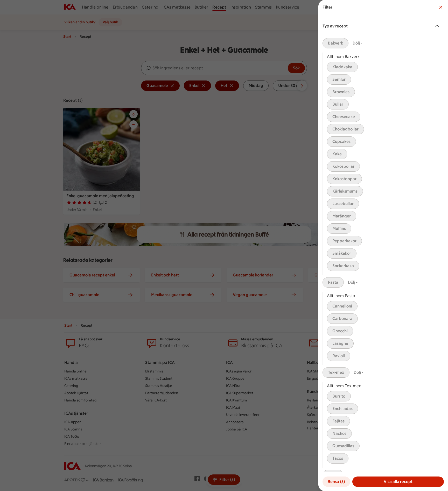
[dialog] (383, 245)
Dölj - (357, 43)
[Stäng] (441, 7)
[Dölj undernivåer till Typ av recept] (438, 26)
